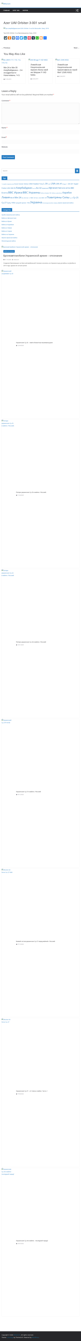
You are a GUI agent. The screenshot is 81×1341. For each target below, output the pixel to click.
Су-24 (71, 198)
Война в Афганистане (9, 218)
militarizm (16, 259)
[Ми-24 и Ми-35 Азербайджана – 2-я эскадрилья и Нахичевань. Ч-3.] (14, 60)
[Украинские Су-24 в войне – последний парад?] (8, 1242)
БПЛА (68, 188)
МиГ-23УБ (38, 198)
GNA (31, 184)
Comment (6, 101)
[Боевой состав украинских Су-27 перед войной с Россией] (8, 943)
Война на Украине (8, 234)
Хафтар (56, 203)
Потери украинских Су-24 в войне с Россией (31, 642)
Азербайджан (24, 187)
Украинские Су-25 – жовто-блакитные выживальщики (34, 343)
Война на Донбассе (57, 193)
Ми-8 (12, 198)
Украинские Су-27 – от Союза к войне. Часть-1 (32, 1091)
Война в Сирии (7, 231)
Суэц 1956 (11, 203)
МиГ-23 (33, 198)
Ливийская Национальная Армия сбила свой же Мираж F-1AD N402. (39, 69)
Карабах (67, 192)
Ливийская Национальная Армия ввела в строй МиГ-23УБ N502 (67, 68)
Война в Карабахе (8, 225)
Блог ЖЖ (16, 10)
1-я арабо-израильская (8, 184)
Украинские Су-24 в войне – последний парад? (32, 1241)
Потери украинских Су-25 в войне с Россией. (31, 492)
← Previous (6, 48)
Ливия (6, 197)
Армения (45, 188)
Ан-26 (34, 188)
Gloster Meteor (24, 184)
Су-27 (4, 202)
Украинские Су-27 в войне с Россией (28, 792)
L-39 (45, 183)
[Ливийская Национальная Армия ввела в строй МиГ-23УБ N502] (62, 60)
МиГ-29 (43, 198)
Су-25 (75, 197)
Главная (6, 10)
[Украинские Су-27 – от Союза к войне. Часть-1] (8, 1092)
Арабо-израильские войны (11, 215)
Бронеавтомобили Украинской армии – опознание (32, 255)
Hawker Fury (38, 184)
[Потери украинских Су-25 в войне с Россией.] (8, 494)
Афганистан (55, 187)
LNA (53, 183)
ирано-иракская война (65, 203)
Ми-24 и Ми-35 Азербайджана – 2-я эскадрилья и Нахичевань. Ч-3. (13, 71)
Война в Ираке (7, 221)
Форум (25, 10)
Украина (36, 202)
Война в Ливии (7, 228)
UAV (8, 188)
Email (4, 137)
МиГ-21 (28, 198)
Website (5, 147)
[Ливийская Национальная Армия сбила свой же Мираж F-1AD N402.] (38, 60)
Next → (76, 48)
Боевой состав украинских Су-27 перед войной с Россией (35, 941)
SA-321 (70, 184)
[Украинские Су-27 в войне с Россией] (8, 793)
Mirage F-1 (65, 184)
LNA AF (59, 183)
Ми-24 (18, 197)
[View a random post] (77, 10)
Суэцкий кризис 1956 (23, 203)
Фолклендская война (47, 203)
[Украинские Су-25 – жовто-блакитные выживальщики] (8, 344)
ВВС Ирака (15, 192)
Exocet (16, 184)
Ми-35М (24, 198)
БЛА (63, 188)
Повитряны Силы (58, 197)
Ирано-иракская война (9, 238)
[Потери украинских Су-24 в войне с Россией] (8, 643)
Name (4, 128)
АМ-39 (13, 188)
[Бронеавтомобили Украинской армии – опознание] (40, 247)
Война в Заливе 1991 (46, 193)
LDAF (49, 184)
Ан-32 (39, 188)
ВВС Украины (31, 192)
